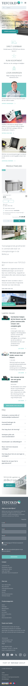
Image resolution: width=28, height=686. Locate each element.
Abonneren (14, 557)
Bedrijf (4, 535)
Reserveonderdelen (7, 617)
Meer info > (9, 485)
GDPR (3, 672)
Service (3, 592)
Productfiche (22, 191)
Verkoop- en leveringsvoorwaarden (10, 677)
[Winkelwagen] (22, 3)
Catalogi (4, 590)
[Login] (19, 3)
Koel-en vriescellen (6, 614)
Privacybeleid (5, 675)
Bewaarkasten (5, 608)
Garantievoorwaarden (7, 594)
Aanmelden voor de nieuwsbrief (10, 572)
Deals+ (3, 605)
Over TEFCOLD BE (6, 584)
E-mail (4, 522)
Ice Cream (4, 612)
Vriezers (4, 610)
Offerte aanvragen (10, 31)
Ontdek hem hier (7, 133)
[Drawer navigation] (25, 3)
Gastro (3, 616)
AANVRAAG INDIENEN (7, 161)
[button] (14, 416)
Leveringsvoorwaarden (7, 588)
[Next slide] (26, 196)
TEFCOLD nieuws (6, 595)
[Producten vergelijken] (8, 201)
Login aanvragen (6, 571)
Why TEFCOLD (5, 586)
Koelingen (4, 606)
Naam (3, 529)
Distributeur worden (7, 567)
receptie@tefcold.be (10, 650)
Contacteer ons (5, 565)
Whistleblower (5, 679)
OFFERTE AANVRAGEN (7, 103)
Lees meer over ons (7, 288)
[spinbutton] (8, 220)
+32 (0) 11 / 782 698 (12, 648)
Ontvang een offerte (7, 569)
